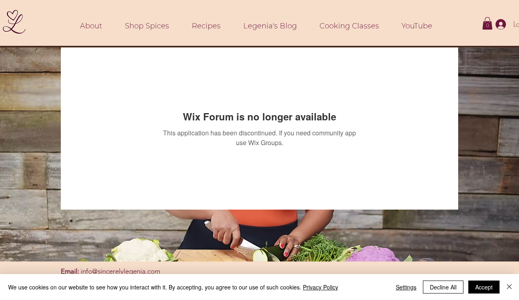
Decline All (443, 287)
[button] (487, 23)
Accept (484, 287)
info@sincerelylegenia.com (120, 271)
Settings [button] (406, 287)
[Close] (509, 287)
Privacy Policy (320, 287)
